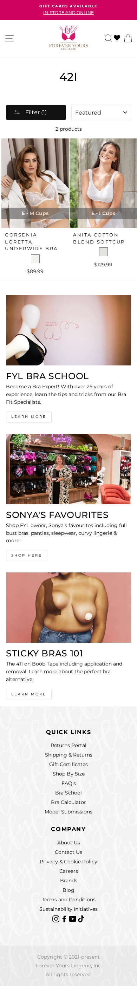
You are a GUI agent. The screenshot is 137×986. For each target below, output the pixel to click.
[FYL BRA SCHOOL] (68, 330)
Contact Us (68, 852)
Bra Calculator (68, 802)
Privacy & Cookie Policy (68, 861)
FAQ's (68, 783)
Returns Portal (68, 745)
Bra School (68, 793)
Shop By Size (69, 774)
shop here (26, 555)
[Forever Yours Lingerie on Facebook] (65, 918)
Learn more (28, 694)
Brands (68, 880)
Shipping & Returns (68, 755)
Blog (68, 890)
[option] (68, 10)
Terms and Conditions (69, 899)
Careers (68, 871)
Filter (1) (35, 112)
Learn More (28, 416)
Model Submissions (68, 812)
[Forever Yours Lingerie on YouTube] (73, 918)
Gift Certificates (68, 764)
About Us (68, 842)
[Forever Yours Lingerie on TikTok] (81, 918)
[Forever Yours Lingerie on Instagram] (56, 918)
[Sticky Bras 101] (68, 607)
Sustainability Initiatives (68, 909)
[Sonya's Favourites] (68, 469)
